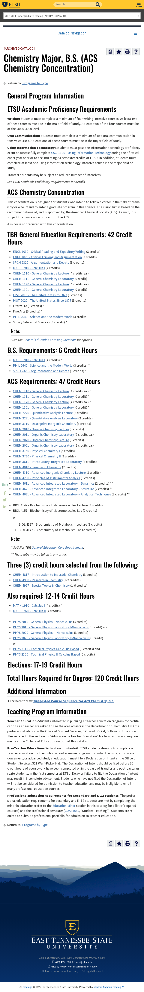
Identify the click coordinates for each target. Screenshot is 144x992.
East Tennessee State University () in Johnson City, (72, 935)
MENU (139, 6)
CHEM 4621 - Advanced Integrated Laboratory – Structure (53, 489)
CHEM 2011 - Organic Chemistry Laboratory (43, 434)
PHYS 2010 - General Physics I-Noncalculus (42, 622)
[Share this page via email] (5, 507)
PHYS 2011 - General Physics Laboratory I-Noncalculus (51, 627)
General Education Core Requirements (49, 340)
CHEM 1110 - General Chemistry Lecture (41, 273)
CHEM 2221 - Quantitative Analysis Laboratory (45, 418)
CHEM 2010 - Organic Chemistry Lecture (41, 429)
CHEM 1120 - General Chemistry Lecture (41, 284)
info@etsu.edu (84, 962)
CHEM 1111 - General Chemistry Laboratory (43, 279)
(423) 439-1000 (63, 962)
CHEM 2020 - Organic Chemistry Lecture (41, 440)
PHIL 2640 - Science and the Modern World (43, 317)
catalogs (27, 987)
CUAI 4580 (72, 811)
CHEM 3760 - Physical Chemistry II (37, 456)
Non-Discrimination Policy (82, 966)
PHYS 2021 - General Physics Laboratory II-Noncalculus (51, 638)
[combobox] (72, 15)
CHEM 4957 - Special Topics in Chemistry (41, 585)
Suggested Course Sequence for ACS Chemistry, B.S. (73, 701)
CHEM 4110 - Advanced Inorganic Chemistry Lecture (49, 472)
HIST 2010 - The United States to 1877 (40, 295)
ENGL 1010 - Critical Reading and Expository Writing (49, 251)
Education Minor (63, 805)
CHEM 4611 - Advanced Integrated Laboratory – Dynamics (53, 483)
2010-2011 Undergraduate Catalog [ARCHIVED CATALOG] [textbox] (36, 16)
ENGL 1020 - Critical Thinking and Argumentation (47, 257)
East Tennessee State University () (11, 4)
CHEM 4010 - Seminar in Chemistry (37, 467)
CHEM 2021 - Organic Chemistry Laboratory (43, 445)
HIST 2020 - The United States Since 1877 (42, 300)
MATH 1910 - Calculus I (29, 268)
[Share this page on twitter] (5, 500)
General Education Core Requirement (57, 547)
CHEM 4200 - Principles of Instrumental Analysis (46, 478)
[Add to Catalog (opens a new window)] (118, 51)
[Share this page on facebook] (5, 493)
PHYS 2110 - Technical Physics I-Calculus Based (46, 649)
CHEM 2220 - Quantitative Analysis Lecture (43, 413)
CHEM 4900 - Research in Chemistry (38, 580)
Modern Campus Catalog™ (109, 987)
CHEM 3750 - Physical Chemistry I (36, 451)
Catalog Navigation (72, 33)
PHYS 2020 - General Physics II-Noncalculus (43, 632)
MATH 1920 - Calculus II (29, 611)
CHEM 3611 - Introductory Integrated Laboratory (47, 461)
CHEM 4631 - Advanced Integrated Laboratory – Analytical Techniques (62, 494)
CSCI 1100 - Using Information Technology (81, 153)
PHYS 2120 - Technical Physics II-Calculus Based (46, 654)
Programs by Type (35, 83)
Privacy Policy (59, 966)
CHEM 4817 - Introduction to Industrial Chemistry (47, 574)
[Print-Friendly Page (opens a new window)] (127, 51)
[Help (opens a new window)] (136, 51)
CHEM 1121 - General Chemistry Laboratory (43, 289)
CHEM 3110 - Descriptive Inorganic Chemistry (44, 423)
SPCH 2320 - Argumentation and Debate (41, 262)
